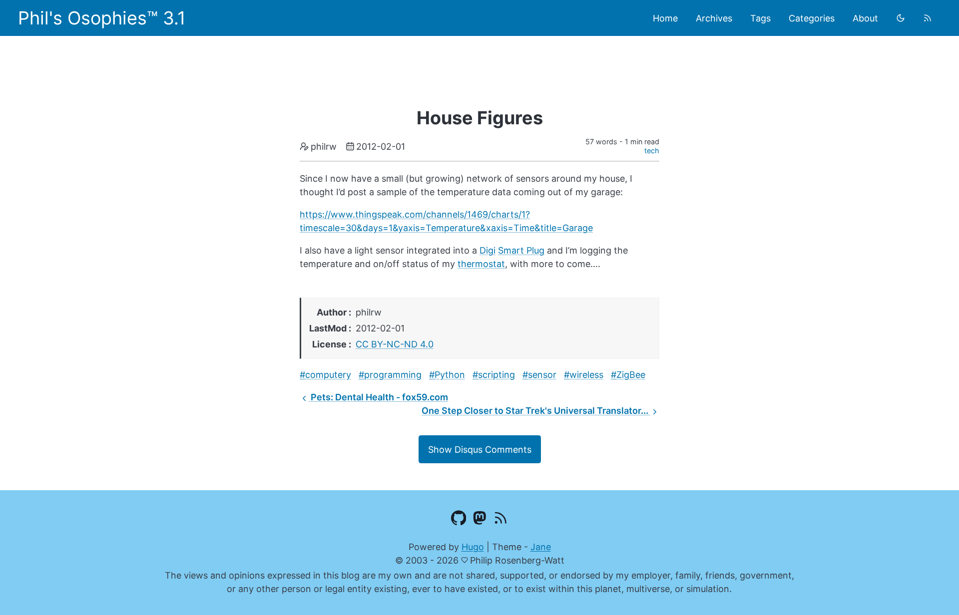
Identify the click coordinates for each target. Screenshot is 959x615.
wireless (586, 374)
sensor (542, 374)
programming (393, 374)
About (865, 18)
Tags (760, 18)
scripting (496, 374)
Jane (540, 547)
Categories (812, 18)
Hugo (473, 547)
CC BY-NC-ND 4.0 (395, 344)
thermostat (481, 264)
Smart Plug (521, 250)
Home (665, 18)
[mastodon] (480, 519)
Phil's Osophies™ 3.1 (102, 18)
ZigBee (630, 374)
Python (450, 374)
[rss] (927, 18)
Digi (487, 250)
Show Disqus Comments (479, 449)
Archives (714, 18)
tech (651, 150)
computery (328, 374)
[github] (459, 519)
